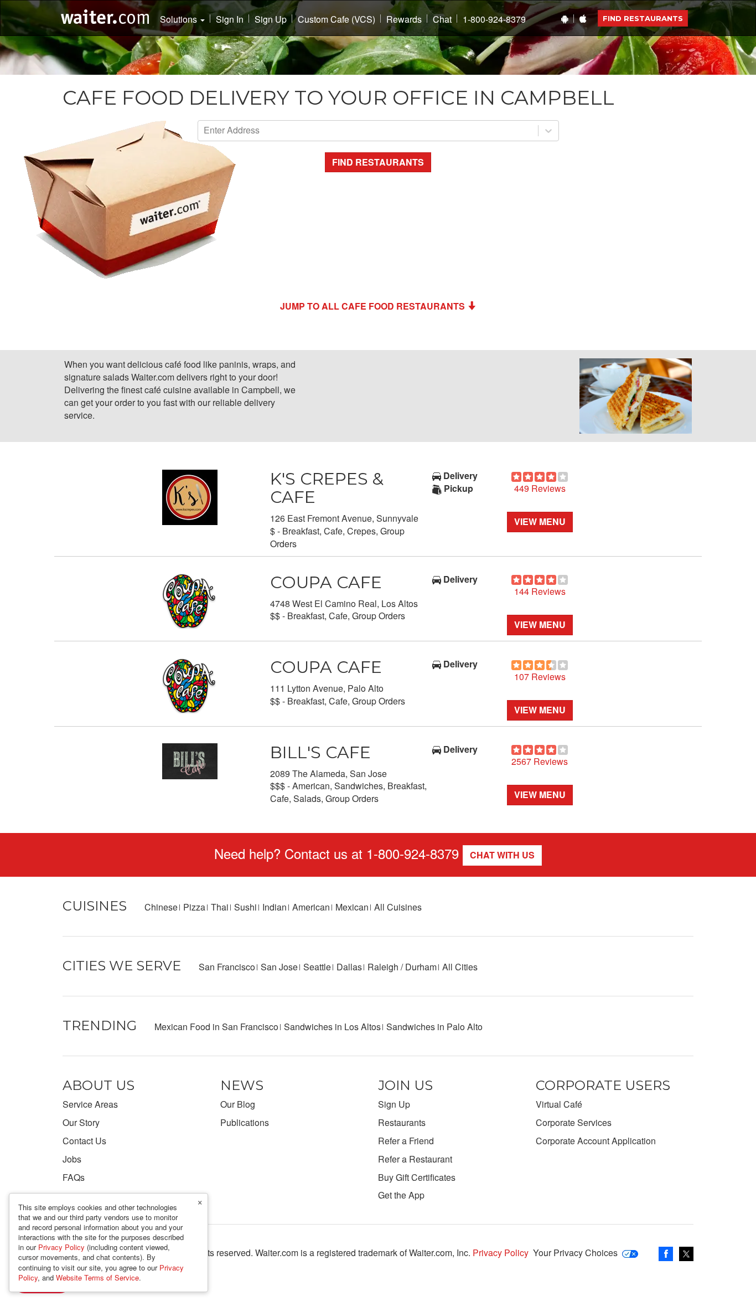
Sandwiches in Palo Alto (434, 1026)
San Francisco (227, 966)
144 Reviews (540, 591)
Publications (244, 1122)
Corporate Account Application (596, 1140)
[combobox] (205, 130)
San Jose (279, 966)
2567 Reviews (539, 761)
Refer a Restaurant (415, 1159)
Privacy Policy (501, 1252)
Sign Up (271, 19)
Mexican (352, 907)
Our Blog (237, 1104)
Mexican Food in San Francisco (216, 1026)
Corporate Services (574, 1122)
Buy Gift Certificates (416, 1177)
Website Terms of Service (97, 1277)
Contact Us (84, 1140)
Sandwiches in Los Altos (332, 1026)
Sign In (230, 19)
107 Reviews (540, 676)
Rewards (404, 19)
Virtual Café (559, 1104)
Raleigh (382, 966)
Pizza (194, 907)
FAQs (74, 1177)
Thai (220, 907)
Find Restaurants (643, 18)
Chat (442, 19)
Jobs (72, 1159)
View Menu (540, 521)
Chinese (161, 907)
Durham (421, 966)
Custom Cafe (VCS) (336, 19)
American (311, 907)
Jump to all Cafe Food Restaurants (372, 306)
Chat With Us (502, 855)
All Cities (460, 966)
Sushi (245, 907)
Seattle (317, 966)
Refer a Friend (406, 1140)
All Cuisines (398, 907)
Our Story (81, 1122)
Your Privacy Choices (575, 1252)
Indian (274, 907)
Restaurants (402, 1122)
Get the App (401, 1195)
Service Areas (90, 1104)
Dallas (349, 966)
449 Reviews (540, 488)
